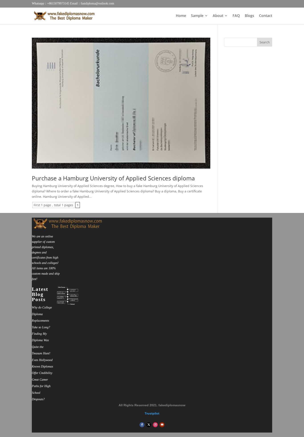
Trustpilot (152, 413)
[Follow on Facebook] (142, 424)
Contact (265, 16)
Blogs (249, 16)
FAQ (236, 16)
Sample (197, 16)
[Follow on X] (148, 424)
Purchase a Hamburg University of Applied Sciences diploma (113, 178)
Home (181, 16)
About (218, 16)
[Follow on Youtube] (162, 424)
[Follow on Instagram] (155, 424)
